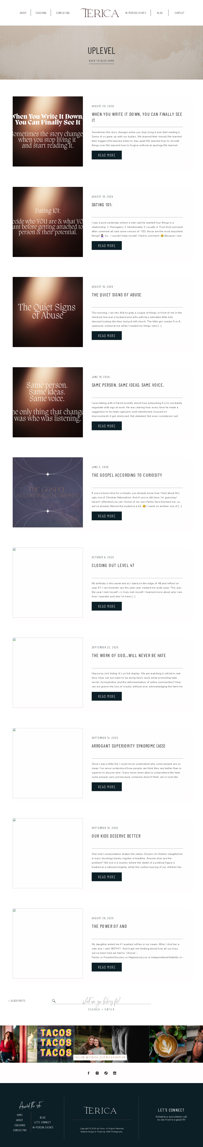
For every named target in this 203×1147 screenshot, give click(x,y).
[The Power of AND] (48, 943)
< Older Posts (17, 1000)
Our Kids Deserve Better (116, 836)
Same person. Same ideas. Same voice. (128, 385)
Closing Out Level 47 (113, 565)
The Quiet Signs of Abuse (117, 294)
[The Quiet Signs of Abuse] (48, 312)
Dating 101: (102, 204)
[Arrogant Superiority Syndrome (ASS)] (48, 763)
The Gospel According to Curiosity (127, 475)
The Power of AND (109, 926)
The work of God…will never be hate (129, 655)
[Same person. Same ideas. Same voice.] (48, 402)
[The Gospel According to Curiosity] (48, 492)
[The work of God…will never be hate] (48, 673)
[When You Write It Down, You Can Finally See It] (48, 131)
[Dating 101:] (48, 222)
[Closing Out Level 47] (48, 583)
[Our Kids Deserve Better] (48, 853)
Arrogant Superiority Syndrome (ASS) (128, 745)
